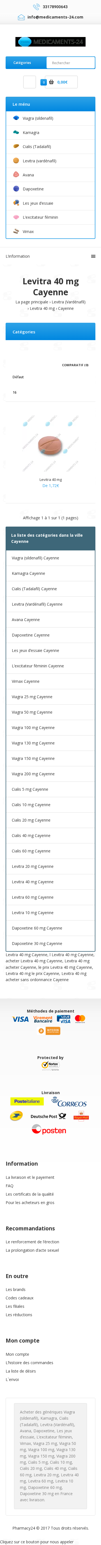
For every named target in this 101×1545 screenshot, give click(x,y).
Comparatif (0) (75, 365)
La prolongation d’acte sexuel (32, 1250)
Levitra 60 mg (40, 1481)
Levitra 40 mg (42, 308)
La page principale (31, 302)
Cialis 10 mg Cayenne (31, 804)
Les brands (16, 1289)
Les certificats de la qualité (30, 1194)
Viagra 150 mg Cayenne (33, 758)
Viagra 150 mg (41, 1456)
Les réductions (19, 1314)
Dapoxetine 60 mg (45, 1487)
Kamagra (48, 1418)
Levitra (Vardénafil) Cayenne (37, 604)
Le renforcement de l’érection (32, 1241)
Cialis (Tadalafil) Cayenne (34, 588)
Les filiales (15, 1306)
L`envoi (12, 1379)
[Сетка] (14, 364)
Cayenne (66, 308)
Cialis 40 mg (55, 1468)
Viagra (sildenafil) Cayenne (35, 558)
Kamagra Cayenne (28, 573)
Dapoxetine (43, 1430)
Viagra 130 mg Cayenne (33, 743)
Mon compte (17, 1354)
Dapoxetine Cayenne (31, 635)
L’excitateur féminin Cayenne (38, 665)
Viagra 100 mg (41, 1449)
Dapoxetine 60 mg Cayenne (37, 928)
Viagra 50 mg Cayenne (32, 712)
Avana (25, 1430)
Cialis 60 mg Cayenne (31, 851)
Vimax (25, 1443)
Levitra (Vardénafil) (69, 302)
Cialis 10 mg (61, 1462)
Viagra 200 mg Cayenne (33, 773)
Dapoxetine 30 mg (37, 1493)
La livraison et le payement (30, 1177)
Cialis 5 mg (38, 1462)
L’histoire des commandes (29, 1362)
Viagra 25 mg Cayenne (32, 696)
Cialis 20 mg (31, 1468)
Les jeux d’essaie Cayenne (35, 650)
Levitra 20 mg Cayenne (33, 866)
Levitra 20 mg (46, 1474)
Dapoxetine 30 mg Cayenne (37, 943)
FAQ (9, 1185)
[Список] (22, 364)
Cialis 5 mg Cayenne (30, 789)
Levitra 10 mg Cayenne (33, 912)
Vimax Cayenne (26, 681)
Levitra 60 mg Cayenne (33, 897)
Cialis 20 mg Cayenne (31, 820)
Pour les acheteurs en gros (30, 1202)
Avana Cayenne (26, 619)
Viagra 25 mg (45, 1443)
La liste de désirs (21, 1371)
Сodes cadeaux (19, 1297)
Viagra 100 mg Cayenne (33, 727)
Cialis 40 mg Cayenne (31, 835)
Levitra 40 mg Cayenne (33, 881)
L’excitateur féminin (54, 1437)
